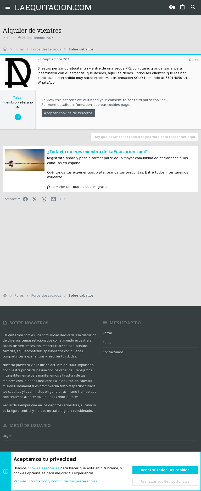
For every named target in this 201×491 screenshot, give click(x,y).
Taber (11, 38)
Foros (107, 343)
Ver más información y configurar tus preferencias (55, 481)
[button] (8, 7)
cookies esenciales (43, 468)
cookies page (118, 104)
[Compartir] (189, 59)
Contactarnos (113, 352)
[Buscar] (193, 7)
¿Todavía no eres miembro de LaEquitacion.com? (97, 151)
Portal (107, 333)
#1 (197, 60)
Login (7, 436)
